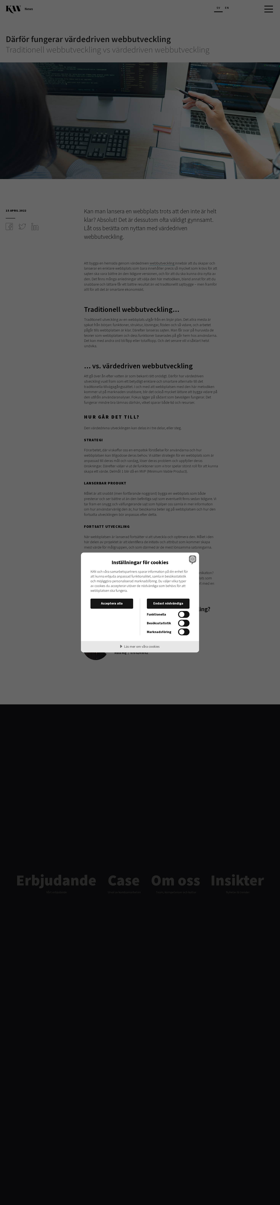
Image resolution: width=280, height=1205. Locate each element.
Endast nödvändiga (168, 603)
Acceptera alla (112, 603)
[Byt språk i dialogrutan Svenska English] (192, 560)
